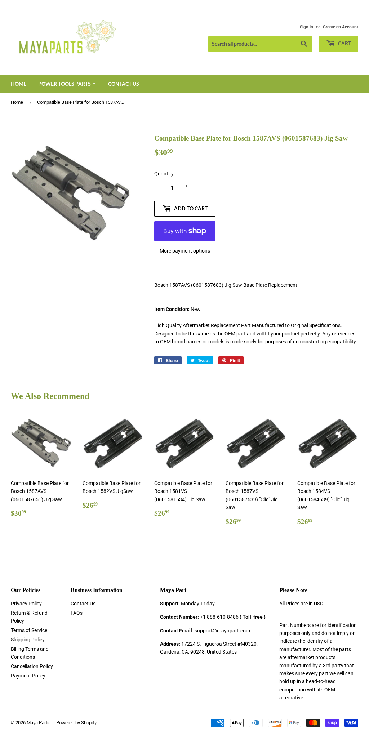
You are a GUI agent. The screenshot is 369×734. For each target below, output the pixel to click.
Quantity (164, 174)
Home (18, 84)
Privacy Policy (26, 603)
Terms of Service (29, 630)
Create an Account (340, 27)
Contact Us (123, 84)
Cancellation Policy (32, 666)
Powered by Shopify (76, 722)
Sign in (306, 27)
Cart (344, 43)
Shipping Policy (28, 639)
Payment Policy (28, 676)
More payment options (185, 251)
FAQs (77, 613)
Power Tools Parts (65, 84)
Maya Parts (38, 722)
